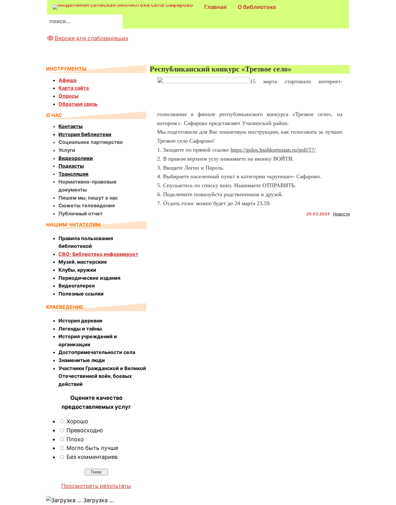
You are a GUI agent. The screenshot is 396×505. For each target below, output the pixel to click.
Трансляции (73, 174)
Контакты (70, 126)
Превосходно (85, 430)
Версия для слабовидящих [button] (90, 38)
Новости (341, 214)
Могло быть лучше (92, 448)
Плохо (75, 439)
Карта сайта (73, 88)
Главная (215, 7)
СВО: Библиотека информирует (98, 254)
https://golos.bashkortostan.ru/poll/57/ (273, 150)
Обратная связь (77, 104)
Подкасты (71, 166)
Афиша (67, 80)
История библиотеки (84, 134)
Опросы (68, 96)
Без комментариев (92, 457)
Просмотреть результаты (96, 486)
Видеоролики (75, 158)
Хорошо (77, 421)
